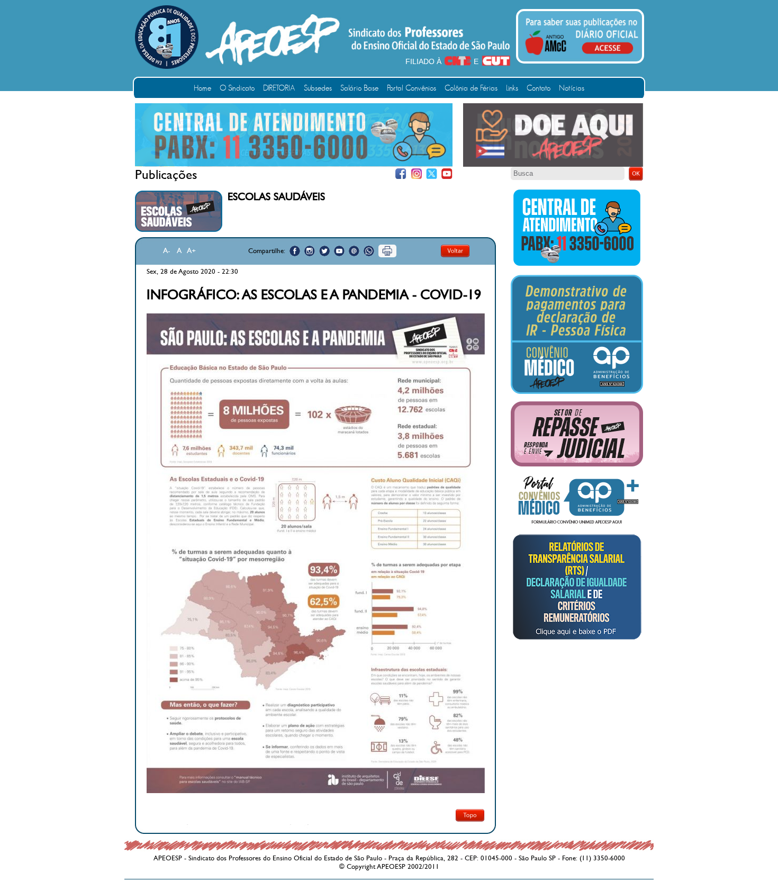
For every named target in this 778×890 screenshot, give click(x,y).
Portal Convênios (411, 88)
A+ (191, 250)
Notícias (571, 88)
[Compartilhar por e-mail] (354, 251)
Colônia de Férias (471, 88)
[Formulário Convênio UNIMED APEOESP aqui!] (577, 524)
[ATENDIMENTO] (294, 164)
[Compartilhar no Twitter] (324, 251)
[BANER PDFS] (577, 639)
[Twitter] (431, 173)
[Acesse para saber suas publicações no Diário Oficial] (581, 56)
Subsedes (318, 88)
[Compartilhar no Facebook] (295, 251)
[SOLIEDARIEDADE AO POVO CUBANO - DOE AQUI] (553, 164)
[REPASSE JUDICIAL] (577, 464)
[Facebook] (400, 173)
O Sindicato (237, 88)
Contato (538, 88)
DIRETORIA (279, 88)
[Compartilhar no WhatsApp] (369, 251)
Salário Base (359, 88)
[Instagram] (416, 173)
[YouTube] (447, 173)
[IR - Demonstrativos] (577, 392)
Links (512, 88)
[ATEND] (577, 265)
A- (166, 250)
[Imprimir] (387, 251)
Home (202, 88)
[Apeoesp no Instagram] (309, 251)
